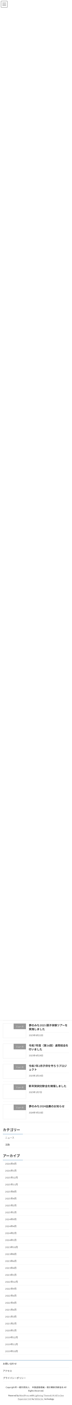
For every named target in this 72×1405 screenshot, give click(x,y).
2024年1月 (11, 1240)
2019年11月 (11, 1344)
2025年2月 (11, 1205)
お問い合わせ (10, 1363)
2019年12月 (11, 1337)
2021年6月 (11, 1309)
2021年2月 (11, 1323)
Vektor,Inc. (39, 1399)
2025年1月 (11, 1212)
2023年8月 (11, 1254)
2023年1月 (11, 1274)
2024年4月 (11, 1226)
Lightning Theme (42, 1395)
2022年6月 (11, 1295)
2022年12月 (11, 1282)
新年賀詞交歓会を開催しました (47, 1086)
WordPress (24, 1395)
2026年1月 (11, 1170)
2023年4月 (11, 1268)
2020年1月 (11, 1330)
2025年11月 (11, 1184)
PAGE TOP (66, 1359)
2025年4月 (11, 1198)
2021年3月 (11, 1316)
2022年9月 (11, 1288)
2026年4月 (11, 1163)
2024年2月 (11, 1233)
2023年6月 (11, 1261)
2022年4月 (11, 1302)
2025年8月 (11, 1191)
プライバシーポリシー (14, 1378)
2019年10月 (11, 1351)
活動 (7, 1144)
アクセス (7, 1370)
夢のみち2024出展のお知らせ (47, 1106)
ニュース (9, 1137)
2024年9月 (11, 1219)
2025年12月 (11, 1177)
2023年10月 (11, 1247)
